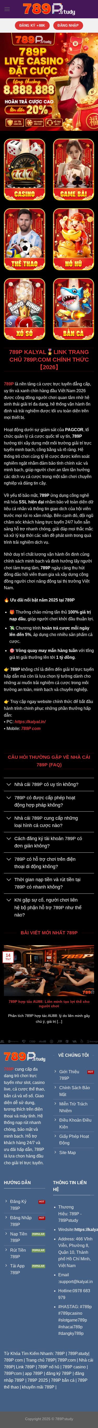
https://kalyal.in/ (30, 721)
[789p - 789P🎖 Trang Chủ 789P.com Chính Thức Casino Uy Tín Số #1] (49, 9)
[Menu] (7, 9)
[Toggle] (9, 785)
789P (9, 1069)
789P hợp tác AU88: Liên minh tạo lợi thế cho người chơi (49, 1004)
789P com (31, 728)
